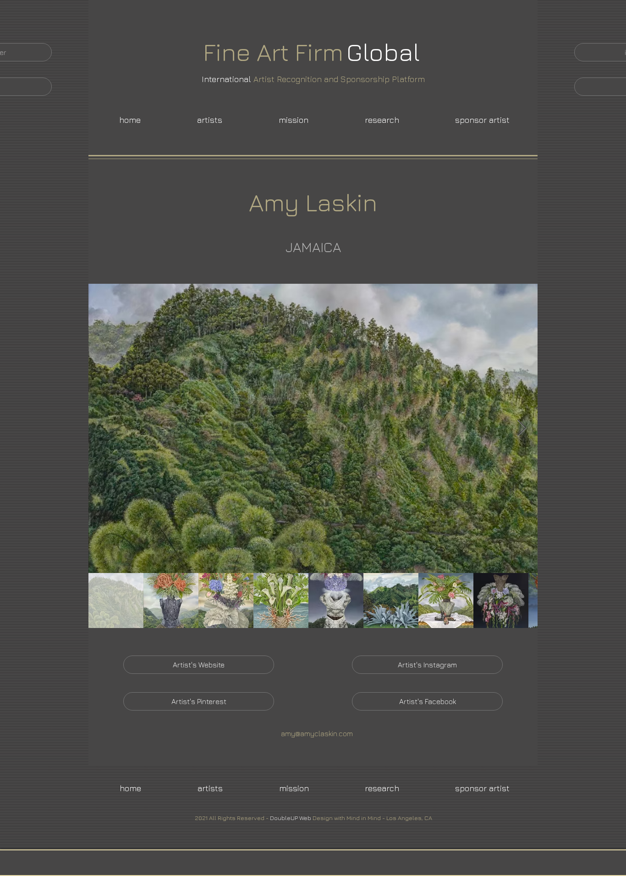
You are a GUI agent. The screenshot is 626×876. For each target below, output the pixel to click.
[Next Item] (521, 428)
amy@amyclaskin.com (317, 733)
